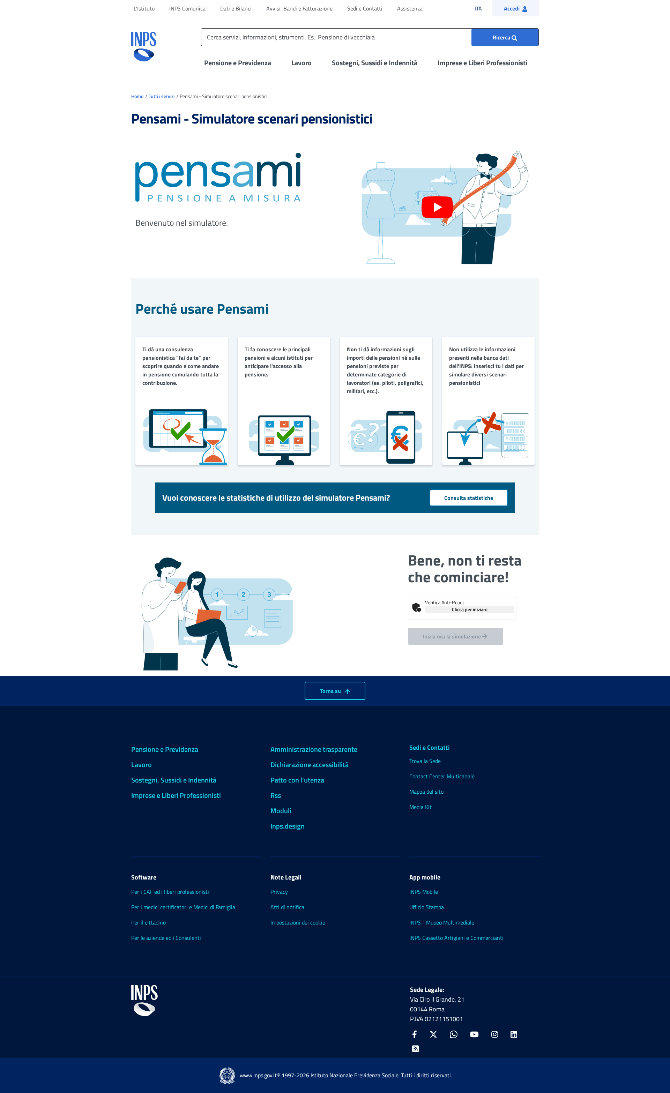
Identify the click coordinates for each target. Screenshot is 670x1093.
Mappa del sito (426, 791)
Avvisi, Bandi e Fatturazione (299, 8)
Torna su (331, 691)
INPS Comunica (187, 8)
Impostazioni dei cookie (297, 922)
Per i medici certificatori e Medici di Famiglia (183, 907)
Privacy (279, 892)
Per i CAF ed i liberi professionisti (170, 892)
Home (137, 96)
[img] (416, 607)
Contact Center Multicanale (442, 776)
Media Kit (420, 807)
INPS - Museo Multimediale (441, 922)
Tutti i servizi (161, 96)
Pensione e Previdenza (237, 62)
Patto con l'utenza (297, 779)
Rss (275, 795)
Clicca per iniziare (469, 609)
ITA (483, 8)
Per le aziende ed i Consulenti (166, 938)
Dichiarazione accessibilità (309, 764)
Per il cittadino (148, 922)
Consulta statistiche (468, 498)
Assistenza (410, 8)
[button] (515, 8)
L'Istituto (144, 8)
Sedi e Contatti (364, 8)
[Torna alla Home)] (144, 1000)
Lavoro (301, 62)
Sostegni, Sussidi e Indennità (374, 62)
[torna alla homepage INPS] (143, 44)
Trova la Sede (425, 761)
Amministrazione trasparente (313, 749)
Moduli (280, 810)
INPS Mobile (423, 892)
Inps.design (287, 826)
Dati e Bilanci (236, 8)
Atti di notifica (287, 907)
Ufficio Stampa (426, 907)
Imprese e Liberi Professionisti (482, 62)
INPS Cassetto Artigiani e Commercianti (456, 938)
